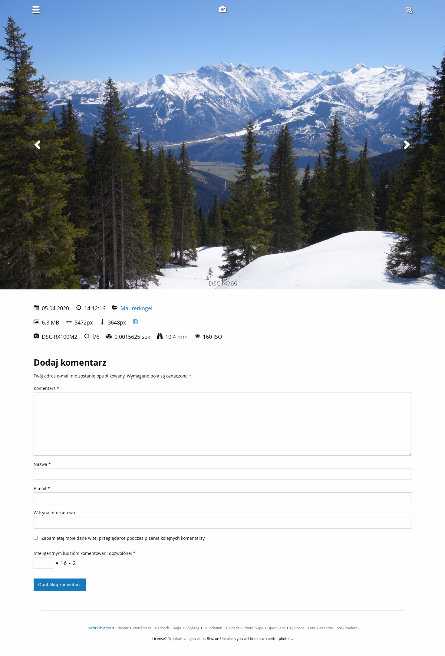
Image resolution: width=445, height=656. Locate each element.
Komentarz (46, 388)
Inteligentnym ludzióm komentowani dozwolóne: (85, 553)
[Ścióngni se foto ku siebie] (135, 322)
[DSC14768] (406, 144)
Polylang (192, 627)
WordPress (142, 627)
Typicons (296, 627)
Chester (122, 627)
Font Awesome (320, 627)
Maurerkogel (136, 308)
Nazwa (42, 464)
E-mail (42, 488)
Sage (177, 627)
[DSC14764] (38, 144)
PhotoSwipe (253, 627)
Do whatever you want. (186, 638)
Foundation (212, 627)
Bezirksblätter (99, 627)
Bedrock (162, 627)
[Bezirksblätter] (222, 9)
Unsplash (228, 638)
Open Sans (276, 627)
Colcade (233, 627)
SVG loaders (347, 627)
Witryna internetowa (54, 513)
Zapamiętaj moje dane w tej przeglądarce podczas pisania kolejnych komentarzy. (123, 538)
